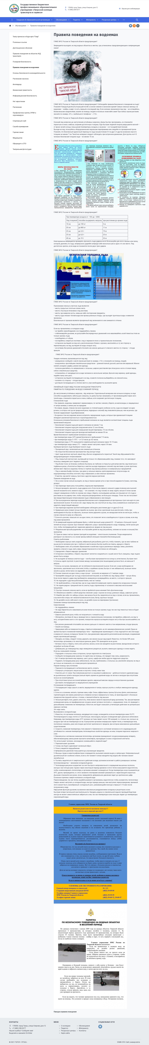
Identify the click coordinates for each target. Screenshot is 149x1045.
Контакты (82, 1031)
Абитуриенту (83, 1028)
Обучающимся (84, 1026)
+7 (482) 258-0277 (74, 9)
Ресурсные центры (68, 1031)
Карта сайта (65, 1033)
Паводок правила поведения (65, 1012)
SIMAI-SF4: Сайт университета (128, 1042)
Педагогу (64, 1028)
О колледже (65, 1026)
